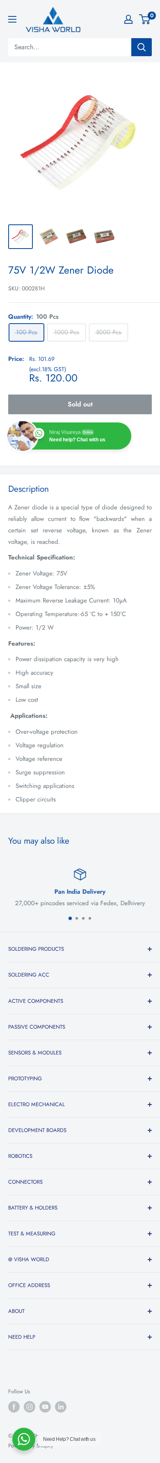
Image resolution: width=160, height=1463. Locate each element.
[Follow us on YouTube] (45, 1407)
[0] (145, 19)
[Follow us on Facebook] (14, 1407)
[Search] (141, 47)
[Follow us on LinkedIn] (60, 1407)
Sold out (80, 404)
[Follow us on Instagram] (29, 1407)
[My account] (128, 19)
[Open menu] (12, 19)
